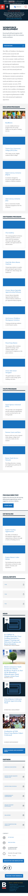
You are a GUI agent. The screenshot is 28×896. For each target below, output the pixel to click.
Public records (14, 887)
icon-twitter (5, 868)
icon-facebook (9, 868)
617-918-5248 (11, 837)
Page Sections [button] (8, 45)
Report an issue (16, 882)
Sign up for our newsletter (13, 860)
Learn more (8, 505)
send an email (11, 842)
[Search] (25, 6)
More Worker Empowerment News (14, 751)
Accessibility (13, 889)
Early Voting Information (14, 18)
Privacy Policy (14, 884)
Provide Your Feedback (14, 875)
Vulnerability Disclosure (17, 886)
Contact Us (13, 890)
